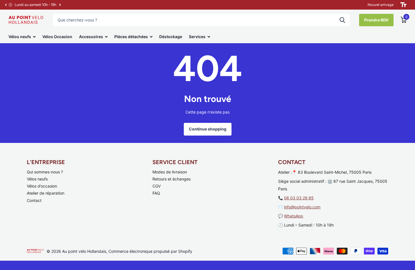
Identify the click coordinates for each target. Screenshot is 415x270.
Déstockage (170, 36)
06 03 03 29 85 (299, 197)
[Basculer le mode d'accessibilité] (403, 4)
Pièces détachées (131, 36)
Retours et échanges (171, 179)
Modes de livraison (169, 171)
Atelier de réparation (45, 193)
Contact (34, 200)
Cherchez (342, 20)
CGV (156, 186)
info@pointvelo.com (302, 206)
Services (197, 36)
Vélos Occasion (57, 36)
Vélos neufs (19, 36)
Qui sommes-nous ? (45, 171)
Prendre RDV (376, 20)
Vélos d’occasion (42, 186)
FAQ (156, 193)
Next (60, 5)
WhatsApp (293, 216)
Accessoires (91, 36)
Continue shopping (207, 129)
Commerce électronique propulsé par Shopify (150, 251)
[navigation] (5, 4)
